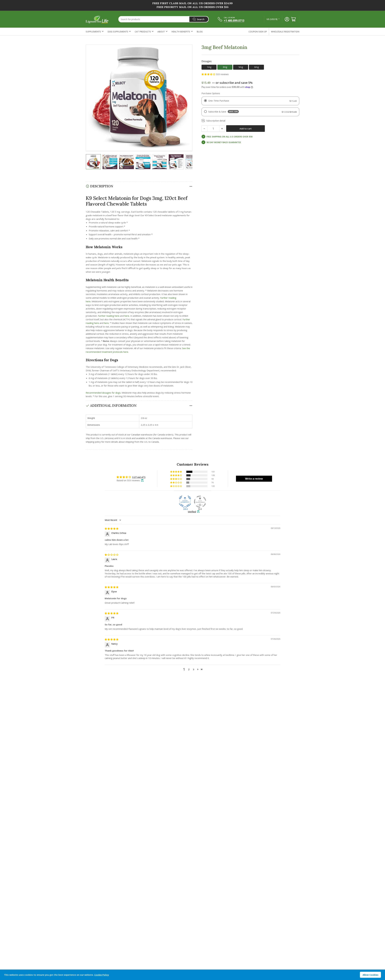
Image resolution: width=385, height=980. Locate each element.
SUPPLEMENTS (93, 31)
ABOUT (161, 31)
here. (127, 315)
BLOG (200, 31)
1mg (209, 67)
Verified (192, 511)
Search (200, 19)
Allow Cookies (370, 974)
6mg (256, 67)
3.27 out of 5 (138, 477)
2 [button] (188, 669)
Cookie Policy (101, 974)
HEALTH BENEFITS (180, 31)
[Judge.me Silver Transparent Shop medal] (200, 502)
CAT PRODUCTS (143, 31)
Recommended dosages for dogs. (103, 392)
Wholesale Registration (285, 31)
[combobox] (163, 19)
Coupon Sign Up (258, 31)
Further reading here (108, 315)
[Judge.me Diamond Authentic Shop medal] (185, 502)
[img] (111, 528)
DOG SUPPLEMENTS (118, 31)
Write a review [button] (254, 478)
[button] (209, 74)
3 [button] (193, 669)
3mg (225, 67)
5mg (241, 67)
